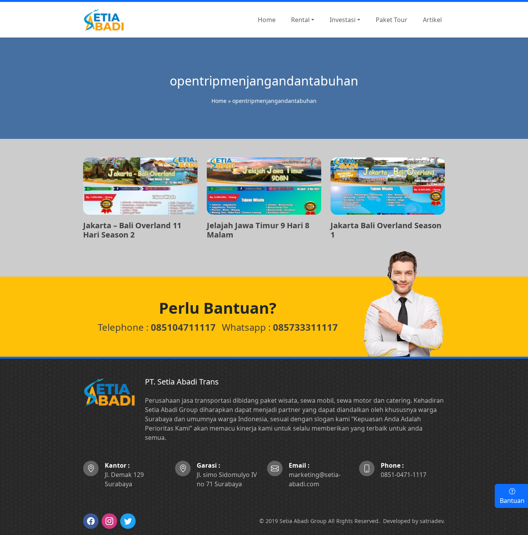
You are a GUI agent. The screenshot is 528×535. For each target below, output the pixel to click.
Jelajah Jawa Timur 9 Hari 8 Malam (258, 230)
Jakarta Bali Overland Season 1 (385, 230)
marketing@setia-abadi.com (315, 474)
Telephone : (157, 327)
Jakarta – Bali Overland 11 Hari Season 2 (132, 230)
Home (219, 100)
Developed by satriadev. (414, 521)
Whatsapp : (280, 327)
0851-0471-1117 (403, 470)
